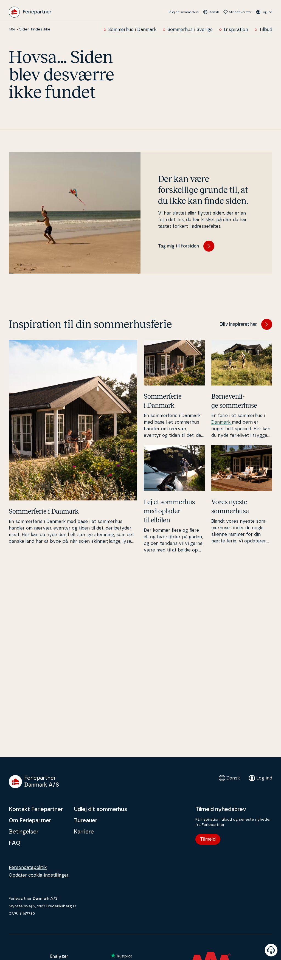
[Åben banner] (271, 950)
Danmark (221, 422)
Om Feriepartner (30, 820)
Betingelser (23, 832)
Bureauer (85, 820)
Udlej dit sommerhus (183, 12)
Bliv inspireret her (238, 324)
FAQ (14, 843)
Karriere (84, 832)
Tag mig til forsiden (178, 246)
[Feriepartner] (30, 12)
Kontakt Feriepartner (36, 809)
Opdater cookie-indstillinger (39, 875)
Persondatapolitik (28, 867)
